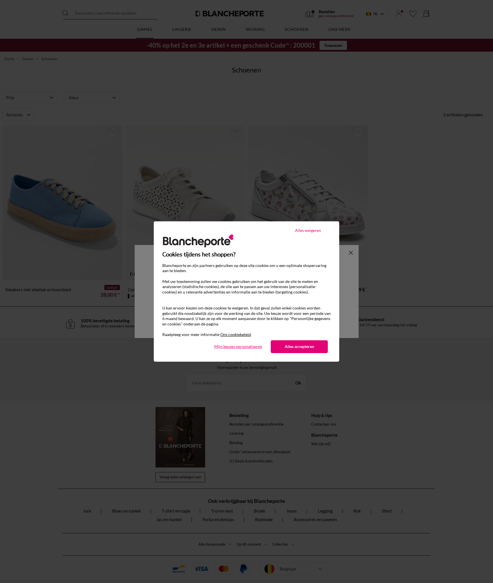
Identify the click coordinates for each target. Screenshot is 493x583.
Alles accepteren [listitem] (299, 346)
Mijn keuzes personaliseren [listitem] (238, 346)
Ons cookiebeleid (235, 334)
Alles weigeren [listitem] (308, 230)
